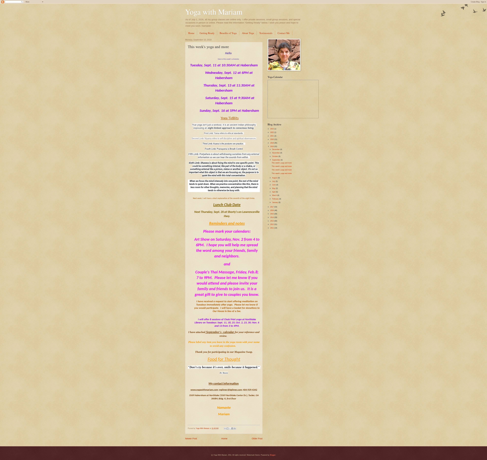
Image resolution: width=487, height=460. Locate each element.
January (275, 202)
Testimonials (265, 33)
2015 (272, 214)
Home (191, 33)
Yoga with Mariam (213, 12)
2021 (272, 136)
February (275, 199)
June (274, 185)
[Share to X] (230, 428)
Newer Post (191, 438)
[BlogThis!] (227, 428)
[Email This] (225, 428)
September (276, 160)
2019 (272, 143)
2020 (272, 139)
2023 (272, 129)
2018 (272, 146)
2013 (272, 221)
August (275, 178)
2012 (272, 224)
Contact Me (284, 33)
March (274, 195)
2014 (272, 217)
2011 (272, 228)
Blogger (272, 455)
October (275, 156)
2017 (272, 207)
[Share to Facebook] (232, 428)
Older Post (257, 438)
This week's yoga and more (282, 163)
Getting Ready (207, 33)
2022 (272, 132)
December (276, 149)
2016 (272, 210)
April (274, 192)
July (274, 181)
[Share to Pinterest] (234, 428)
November (276, 153)
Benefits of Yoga (228, 33)
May (274, 188)
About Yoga (248, 33)
